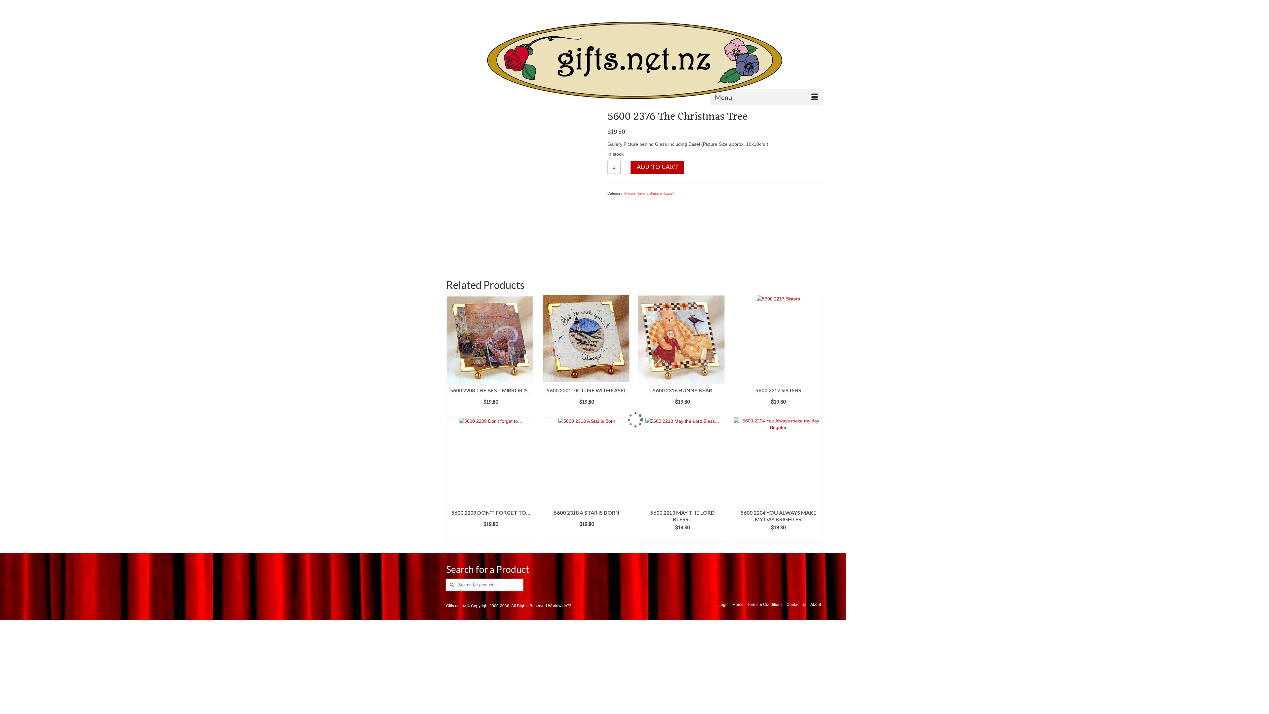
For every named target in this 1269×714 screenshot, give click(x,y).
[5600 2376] (521, 185)
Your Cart (804, 5)
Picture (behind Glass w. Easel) (649, 193)
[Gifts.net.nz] (634, 61)
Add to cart (657, 167)
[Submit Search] (451, 5)
